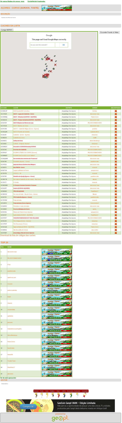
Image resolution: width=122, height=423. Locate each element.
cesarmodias (11, 309)
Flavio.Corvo (94, 117)
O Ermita (15, 182)
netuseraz (95, 134)
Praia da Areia (17, 200)
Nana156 (10, 354)
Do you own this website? (39, 45)
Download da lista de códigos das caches (17, 235)
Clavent (10, 303)
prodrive (94, 129)
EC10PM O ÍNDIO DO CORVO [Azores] (25, 152)
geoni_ (95, 209)
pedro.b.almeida (12, 290)
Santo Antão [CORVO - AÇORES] (23, 215)
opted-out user (12, 277)
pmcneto (10, 322)
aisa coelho (94, 230)
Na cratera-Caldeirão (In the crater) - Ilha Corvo (27, 179)
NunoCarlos (11, 348)
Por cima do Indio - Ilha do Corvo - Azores (25, 194)
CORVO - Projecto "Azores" (21, 143)
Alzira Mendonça (94, 140)
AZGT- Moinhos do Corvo (20, 126)
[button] (51, 60)
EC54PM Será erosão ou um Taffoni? (24, 155)
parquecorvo (94, 170)
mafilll (94, 137)
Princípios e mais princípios (21, 206)
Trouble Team (11, 361)
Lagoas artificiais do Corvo (21, 170)
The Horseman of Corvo (20, 224)
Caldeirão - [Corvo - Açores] (21, 134)
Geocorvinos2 (95, 203)
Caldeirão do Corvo (19, 137)
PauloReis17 (94, 191)
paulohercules (95, 161)
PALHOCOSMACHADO (95, 123)
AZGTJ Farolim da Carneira (21, 131)
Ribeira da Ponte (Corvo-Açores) (22, 212)
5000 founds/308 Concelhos (21, 111)
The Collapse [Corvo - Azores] (22, 221)
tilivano (95, 179)
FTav (9, 264)
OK (64, 45)
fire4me (95, 111)
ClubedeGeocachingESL (15, 329)
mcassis (94, 167)
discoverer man (94, 114)
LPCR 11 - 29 (17, 173)
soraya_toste (29, 8)
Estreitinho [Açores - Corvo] (21, 161)
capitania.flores (94, 131)
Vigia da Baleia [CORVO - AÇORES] (23, 227)
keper (9, 296)
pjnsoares (10, 373)
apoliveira (10, 316)
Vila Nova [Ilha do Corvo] (20, 230)
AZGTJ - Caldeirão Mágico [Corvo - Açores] (26, 129)
